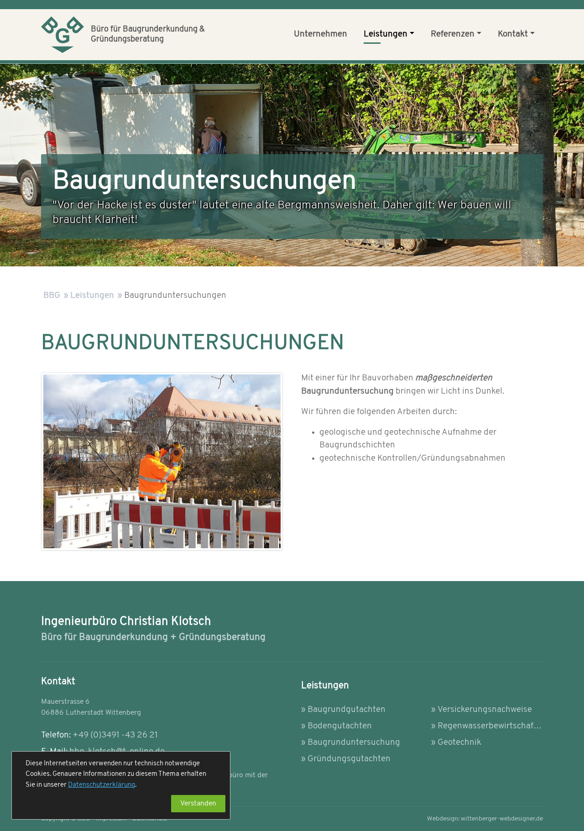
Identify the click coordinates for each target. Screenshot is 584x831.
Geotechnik (459, 742)
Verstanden (198, 803)
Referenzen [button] (452, 34)
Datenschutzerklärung (101, 785)
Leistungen (92, 295)
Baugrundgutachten (347, 710)
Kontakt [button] (513, 34)
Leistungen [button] (385, 34)
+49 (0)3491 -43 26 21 (115, 735)
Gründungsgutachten (349, 759)
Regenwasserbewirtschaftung (490, 726)
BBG (51, 295)
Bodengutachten (340, 726)
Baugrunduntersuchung (354, 742)
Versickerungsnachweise (485, 710)
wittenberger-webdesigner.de (485, 818)
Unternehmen (320, 34)
